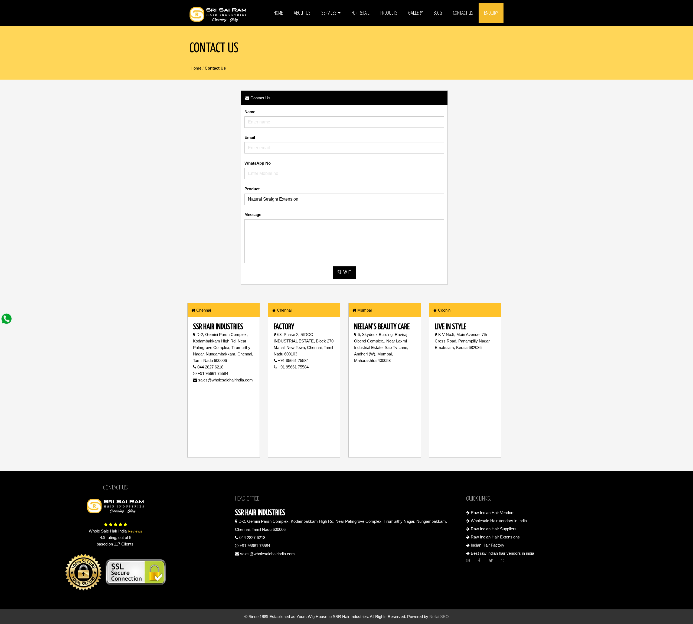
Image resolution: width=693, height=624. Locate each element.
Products (388, 13)
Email (249, 137)
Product (252, 189)
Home (278, 13)
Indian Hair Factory (487, 545)
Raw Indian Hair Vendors (492, 512)
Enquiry (491, 13)
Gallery (415, 13)
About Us (302, 13)
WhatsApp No (257, 163)
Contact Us (463, 13)
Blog (438, 13)
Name (249, 111)
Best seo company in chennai (346, 561)
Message (252, 214)
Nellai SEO (439, 616)
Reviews (134, 531)
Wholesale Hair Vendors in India (498, 520)
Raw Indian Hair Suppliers (493, 529)
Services (329, 13)
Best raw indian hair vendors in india (502, 553)
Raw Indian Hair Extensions (495, 537)
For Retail (360, 13)
